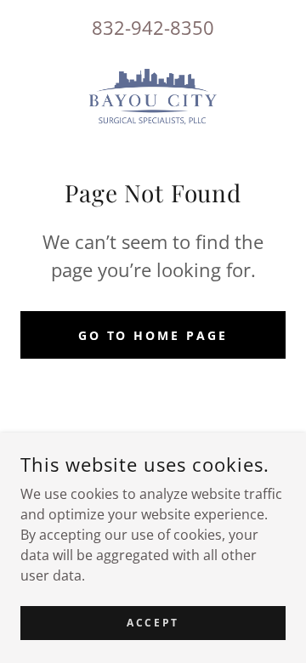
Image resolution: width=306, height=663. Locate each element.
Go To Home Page (153, 335)
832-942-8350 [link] (153, 27)
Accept (152, 622)
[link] (152, 96)
